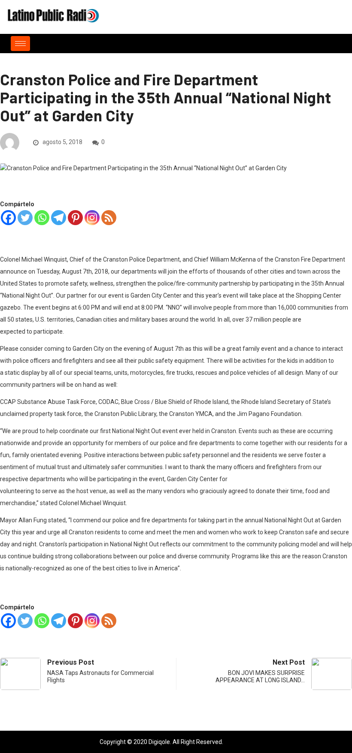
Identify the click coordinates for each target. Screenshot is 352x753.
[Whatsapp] (41, 217)
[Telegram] (58, 217)
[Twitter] (25, 217)
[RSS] (108, 217)
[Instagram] (92, 217)
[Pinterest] (75, 217)
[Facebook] (8, 217)
